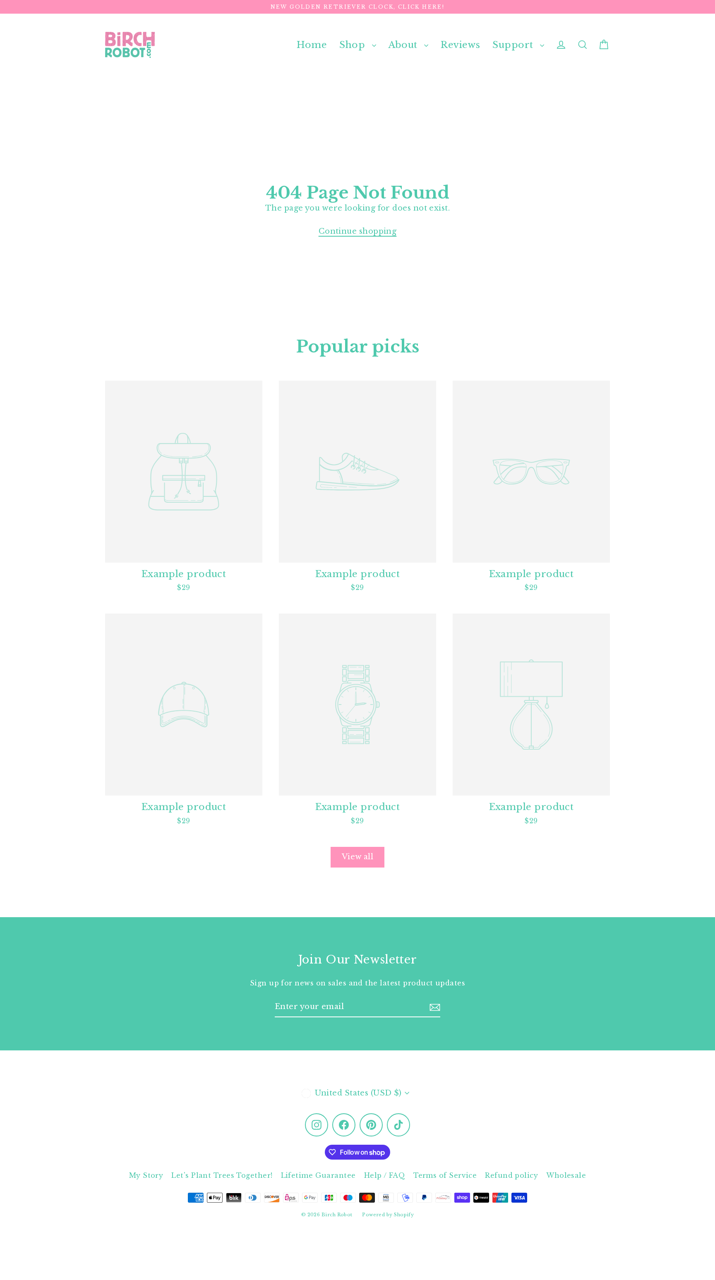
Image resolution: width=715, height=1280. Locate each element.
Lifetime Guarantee (318, 1175)
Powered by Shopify (388, 1215)
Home (312, 44)
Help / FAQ (384, 1175)
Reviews (460, 44)
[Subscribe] (434, 1007)
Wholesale (566, 1175)
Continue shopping (358, 231)
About (404, 44)
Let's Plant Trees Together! (221, 1175)
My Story (146, 1175)
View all (358, 856)
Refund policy (511, 1175)
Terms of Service (445, 1175)
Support (514, 44)
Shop (353, 44)
